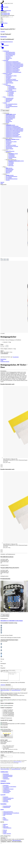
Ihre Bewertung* (4, 641)
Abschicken (8, 684)
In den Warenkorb (4, 353)
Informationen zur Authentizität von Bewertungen (12, 620)
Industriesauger (6, 778)
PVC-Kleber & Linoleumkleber (9, 786)
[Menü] (4, 12)
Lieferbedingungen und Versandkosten (11, 812)
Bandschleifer (6, 774)
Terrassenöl (5, 800)
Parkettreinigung (6, 807)
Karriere (5, 831)
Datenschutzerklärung (17, 761)
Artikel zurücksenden (7, 814)
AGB (4, 825)
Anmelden (3, 31)
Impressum (5, 824)
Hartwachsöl (5, 801)
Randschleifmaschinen (7, 776)
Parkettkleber (6, 785)
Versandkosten (16, 356)
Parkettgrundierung (7, 799)
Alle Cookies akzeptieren (16, 841)
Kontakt (4, 832)
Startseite (2, 182)
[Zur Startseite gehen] (5, 13)
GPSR (2, 360)
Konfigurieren (3, 841)
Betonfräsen (5, 777)
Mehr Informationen (17, 840)
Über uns (5, 830)
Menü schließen (6, 110)
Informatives (5, 819)
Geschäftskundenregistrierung (7, 41)
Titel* (2, 671)
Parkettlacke (5, 796)
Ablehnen (9, 841)
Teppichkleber (6, 787)
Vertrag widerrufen (7, 833)
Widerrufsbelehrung (7, 827)
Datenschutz (5, 826)
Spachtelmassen (6, 790)
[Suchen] (2, 18)
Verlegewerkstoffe (7, 791)
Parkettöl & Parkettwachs (8, 798)
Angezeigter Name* (5, 670)
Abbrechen (3, 684)
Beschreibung (3, 359)
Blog (4, 817)
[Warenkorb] (2, 48)
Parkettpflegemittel (7, 806)
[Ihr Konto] (2, 26)
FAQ (4, 815)
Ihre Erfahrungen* (4, 680)
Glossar (4, 818)
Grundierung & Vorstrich (8, 788)
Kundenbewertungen (5, 361)
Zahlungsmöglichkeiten (8, 811)
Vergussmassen (6, 792)
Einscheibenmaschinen (8, 775)
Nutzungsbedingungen (16, 690)
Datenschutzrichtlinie (5, 690)
